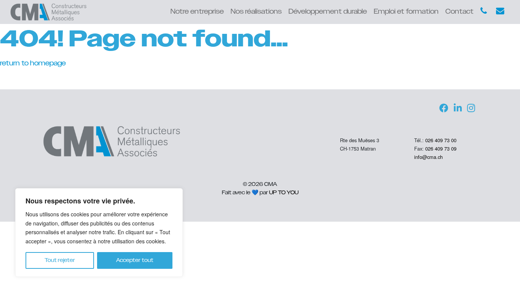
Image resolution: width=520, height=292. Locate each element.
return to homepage (33, 63)
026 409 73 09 (440, 148)
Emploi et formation (406, 11)
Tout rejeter (60, 260)
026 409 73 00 (440, 140)
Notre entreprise (197, 11)
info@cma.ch (428, 156)
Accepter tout (134, 260)
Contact (459, 11)
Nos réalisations (256, 11)
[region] (99, 232)
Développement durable (328, 11)
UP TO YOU (283, 192)
